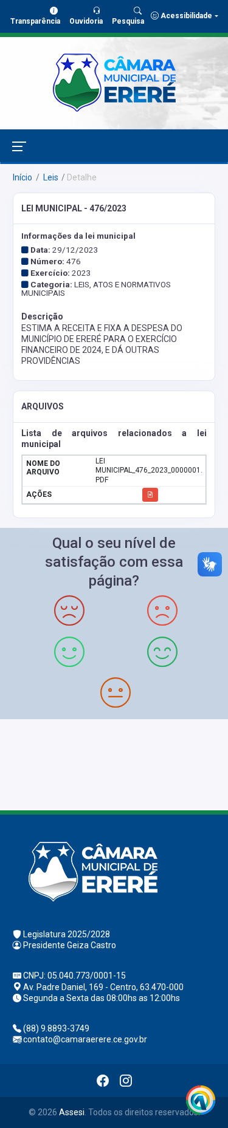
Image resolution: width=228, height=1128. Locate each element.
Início (22, 177)
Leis (49, 177)
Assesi (72, 1112)
